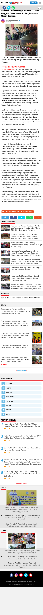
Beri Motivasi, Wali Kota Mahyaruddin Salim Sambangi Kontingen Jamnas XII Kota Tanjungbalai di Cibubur (15, 359)
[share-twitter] (21, 217)
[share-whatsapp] (29, 217)
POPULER (33, 2)
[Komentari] (38, 217)
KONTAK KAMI (22, 581)
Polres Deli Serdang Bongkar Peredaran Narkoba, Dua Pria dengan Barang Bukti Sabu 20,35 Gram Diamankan (15, 335)
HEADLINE (9, 383)
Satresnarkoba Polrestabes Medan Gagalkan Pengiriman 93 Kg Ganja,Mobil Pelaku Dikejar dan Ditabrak (15, 311)
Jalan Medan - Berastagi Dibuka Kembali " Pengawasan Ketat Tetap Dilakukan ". (22, 558)
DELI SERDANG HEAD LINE (10, 211)
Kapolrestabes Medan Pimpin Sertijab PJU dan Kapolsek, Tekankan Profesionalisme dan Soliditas (22, 425)
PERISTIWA (9, 401)
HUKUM (8, 388)
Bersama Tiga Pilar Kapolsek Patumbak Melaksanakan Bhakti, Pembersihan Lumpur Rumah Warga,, (22, 565)
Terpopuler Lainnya (21, 483)
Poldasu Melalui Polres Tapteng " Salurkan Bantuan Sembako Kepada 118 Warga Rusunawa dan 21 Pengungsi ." (22, 518)
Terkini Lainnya (21, 370)
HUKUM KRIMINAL (27, 211)
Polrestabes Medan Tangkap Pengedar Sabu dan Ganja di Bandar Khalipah (14, 346)
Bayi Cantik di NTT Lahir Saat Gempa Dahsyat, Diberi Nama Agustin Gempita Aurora (23, 449)
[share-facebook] (13, 217)
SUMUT (8, 410)
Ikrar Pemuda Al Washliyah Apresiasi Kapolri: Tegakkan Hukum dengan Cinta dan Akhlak (22, 525)
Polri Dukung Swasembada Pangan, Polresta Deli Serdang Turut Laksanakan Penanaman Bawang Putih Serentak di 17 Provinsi (15, 323)
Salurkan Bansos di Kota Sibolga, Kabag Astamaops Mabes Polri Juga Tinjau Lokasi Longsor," (22, 552)
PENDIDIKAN (10, 397)
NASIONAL (9, 392)
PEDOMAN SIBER (32, 581)
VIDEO (8, 414)
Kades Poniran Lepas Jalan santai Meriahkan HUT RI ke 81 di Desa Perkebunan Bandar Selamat (22, 437)
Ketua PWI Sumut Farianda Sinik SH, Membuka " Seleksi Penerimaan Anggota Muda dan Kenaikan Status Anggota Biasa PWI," (22, 509)
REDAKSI (14, 581)
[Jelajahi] (40, 3)
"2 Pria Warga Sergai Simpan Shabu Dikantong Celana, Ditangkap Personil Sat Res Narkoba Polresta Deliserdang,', (22, 474)
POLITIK (8, 405)
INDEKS (8, 581)
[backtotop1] (41, 584)
